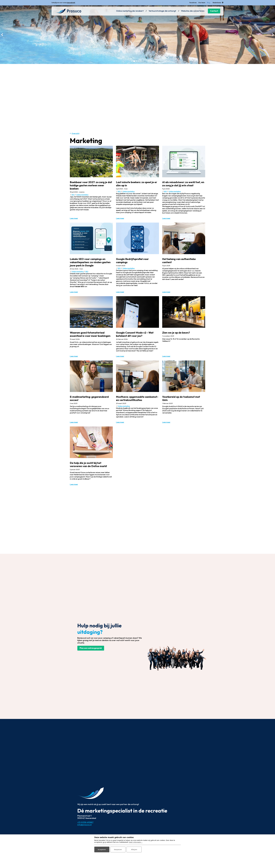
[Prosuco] (68, 11)
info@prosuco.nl (84, 824)
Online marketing (82, 195)
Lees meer (74, 218)
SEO (73, 195)
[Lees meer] (91, 161)
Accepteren (102, 849)
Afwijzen (134, 849)
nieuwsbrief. (71, 3)
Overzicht (75, 133)
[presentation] (2, 35)
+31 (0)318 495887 (85, 822)
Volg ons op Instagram (75, 3)
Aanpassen (118, 849)
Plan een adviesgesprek (91, 648)
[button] (132, 61)
